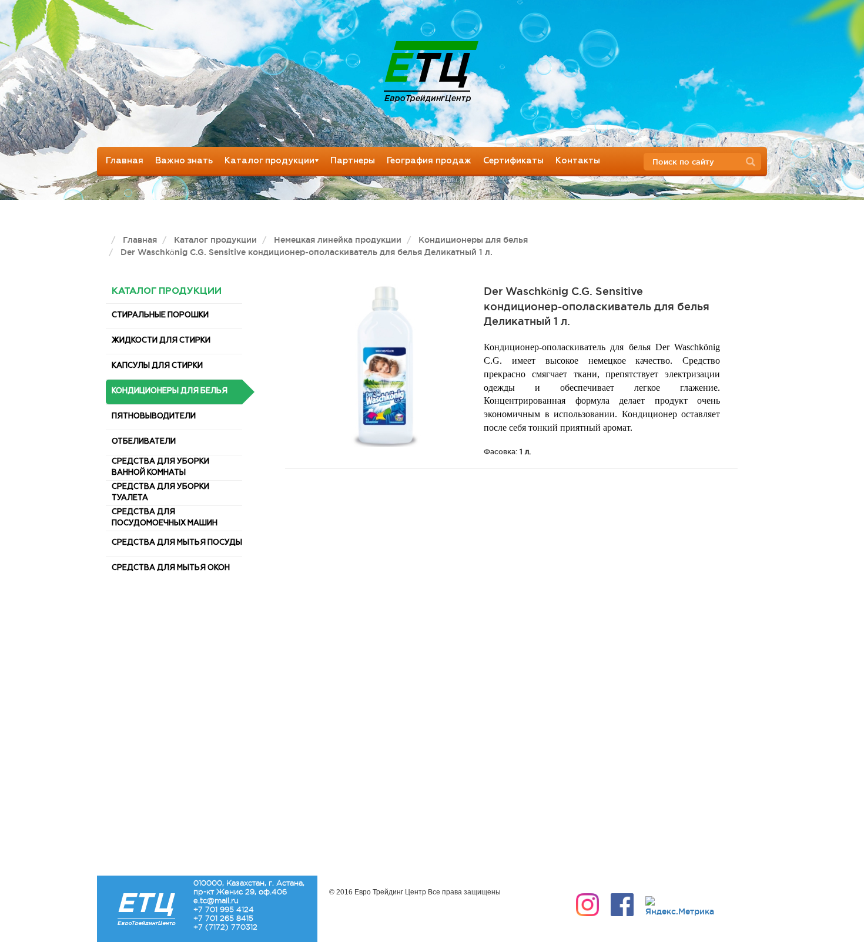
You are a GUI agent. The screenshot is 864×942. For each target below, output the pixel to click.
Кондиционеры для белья (169, 391)
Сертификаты (513, 160)
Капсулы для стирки (157, 366)
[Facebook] (622, 904)
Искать (753, 162)
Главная (124, 160)
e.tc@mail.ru (216, 900)
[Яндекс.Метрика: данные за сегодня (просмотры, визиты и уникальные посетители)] (679, 906)
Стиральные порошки (160, 315)
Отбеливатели (144, 441)
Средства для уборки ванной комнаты (160, 467)
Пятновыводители (154, 416)
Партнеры (352, 160)
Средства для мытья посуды (177, 543)
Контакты (577, 160)
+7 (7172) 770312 (225, 927)
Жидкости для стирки (161, 340)
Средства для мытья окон (171, 568)
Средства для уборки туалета (160, 492)
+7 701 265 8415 (223, 918)
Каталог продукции (269, 160)
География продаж (429, 160)
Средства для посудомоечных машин (164, 517)
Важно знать (184, 160)
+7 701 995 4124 (223, 909)
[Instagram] (587, 904)
